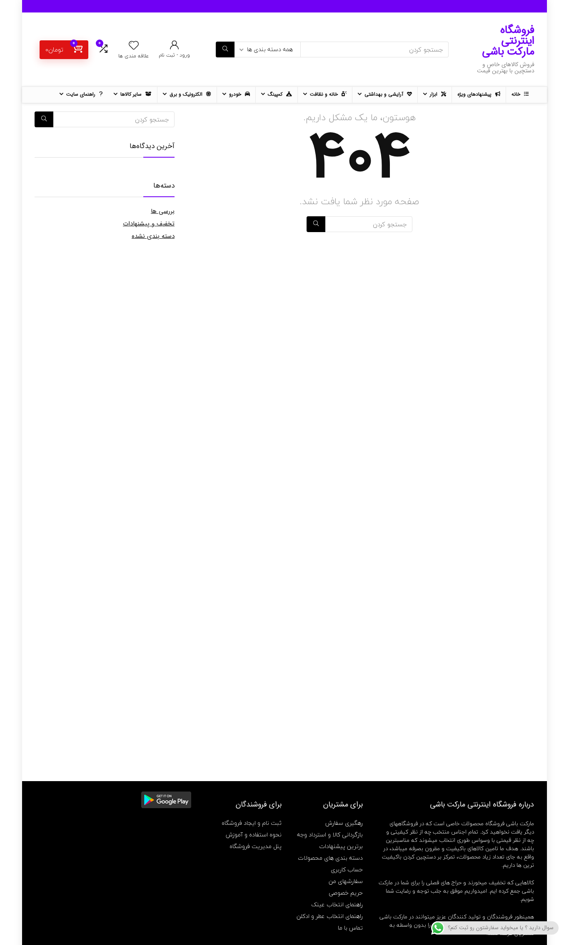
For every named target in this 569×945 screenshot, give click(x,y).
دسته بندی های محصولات (330, 858)
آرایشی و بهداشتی (384, 94)
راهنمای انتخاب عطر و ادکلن (330, 916)
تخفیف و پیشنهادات (149, 224)
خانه (517, 94)
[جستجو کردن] (225, 49)
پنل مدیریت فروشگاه (256, 846)
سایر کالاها (131, 94)
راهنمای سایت (81, 94)
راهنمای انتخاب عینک (337, 904)
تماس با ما (350, 928)
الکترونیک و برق (187, 94)
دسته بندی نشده (153, 236)
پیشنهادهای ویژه (475, 94)
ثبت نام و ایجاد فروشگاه (252, 823)
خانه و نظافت (324, 94)
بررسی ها (163, 211)
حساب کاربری (347, 869)
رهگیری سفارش (344, 823)
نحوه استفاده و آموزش (254, 834)
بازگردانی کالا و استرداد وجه (330, 834)
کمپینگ (276, 94)
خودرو (236, 94)
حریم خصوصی (346, 893)
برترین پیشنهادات (341, 846)
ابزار (434, 94)
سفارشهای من (346, 881)
